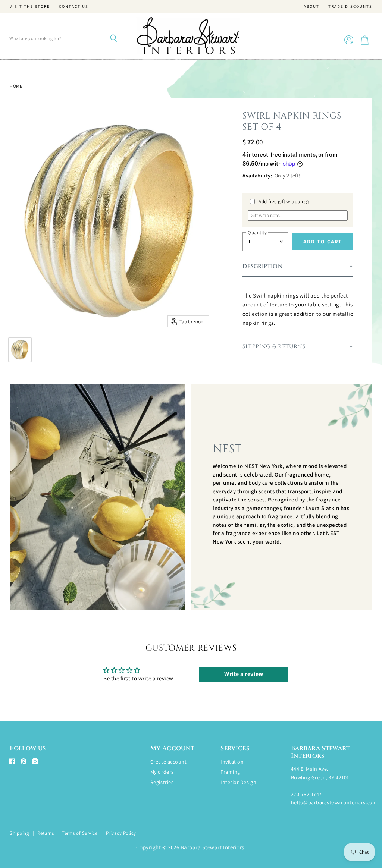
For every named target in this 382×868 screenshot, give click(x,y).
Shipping (19, 833)
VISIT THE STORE (30, 6)
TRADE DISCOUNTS (350, 6)
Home (16, 86)
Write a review (243, 674)
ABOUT (311, 6)
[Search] (113, 38)
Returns (45, 833)
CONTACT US (73, 6)
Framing (230, 771)
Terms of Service (79, 833)
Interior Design (238, 782)
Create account (168, 761)
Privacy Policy (121, 833)
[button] (297, 267)
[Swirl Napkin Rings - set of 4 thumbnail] (20, 350)
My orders (162, 771)
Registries (161, 782)
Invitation (232, 761)
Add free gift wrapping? (284, 201)
